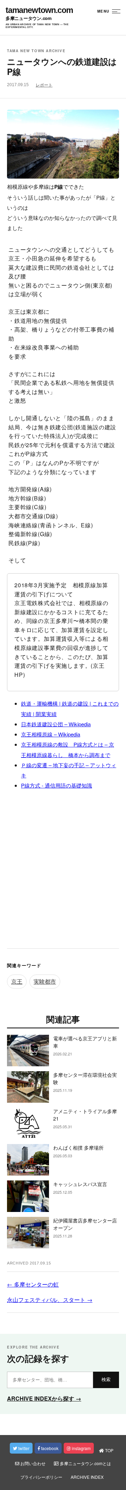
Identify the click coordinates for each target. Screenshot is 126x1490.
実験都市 (45, 981)
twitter (23, 1448)
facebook (49, 1448)
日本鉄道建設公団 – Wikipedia (56, 724)
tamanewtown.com (39, 10)
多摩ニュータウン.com (29, 18)
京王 (16, 981)
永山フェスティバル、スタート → (49, 1300)
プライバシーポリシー (41, 1477)
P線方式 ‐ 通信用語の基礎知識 (56, 785)
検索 (106, 1379)
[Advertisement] (63, 871)
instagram (81, 1448)
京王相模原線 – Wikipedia (50, 734)
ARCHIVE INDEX (87, 1477)
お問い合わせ (32, 1463)
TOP (108, 1450)
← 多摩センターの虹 (33, 1284)
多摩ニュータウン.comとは (85, 1463)
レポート (44, 85)
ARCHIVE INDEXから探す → (44, 1398)
